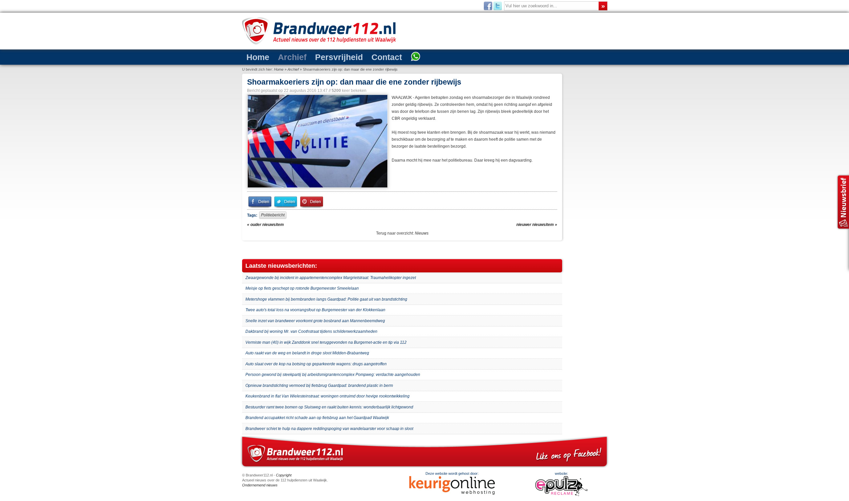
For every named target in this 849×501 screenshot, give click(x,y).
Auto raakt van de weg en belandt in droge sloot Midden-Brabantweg (307, 353)
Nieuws (421, 233)
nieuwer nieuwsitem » (536, 224)
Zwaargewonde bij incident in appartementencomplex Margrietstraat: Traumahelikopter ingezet (330, 277)
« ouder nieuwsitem (265, 224)
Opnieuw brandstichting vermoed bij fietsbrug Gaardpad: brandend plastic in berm (319, 385)
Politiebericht (273, 215)
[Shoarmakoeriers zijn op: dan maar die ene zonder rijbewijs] (317, 141)
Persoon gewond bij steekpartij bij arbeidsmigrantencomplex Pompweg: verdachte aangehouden (332, 374)
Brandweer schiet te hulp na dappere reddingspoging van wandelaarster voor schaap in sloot (329, 428)
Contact (386, 57)
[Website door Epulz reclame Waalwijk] (561, 495)
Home (257, 57)
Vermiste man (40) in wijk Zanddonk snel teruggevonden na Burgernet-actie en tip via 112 (326, 342)
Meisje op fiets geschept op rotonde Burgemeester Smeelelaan (302, 288)
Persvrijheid (339, 57)
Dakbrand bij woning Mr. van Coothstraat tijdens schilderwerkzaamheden (311, 331)
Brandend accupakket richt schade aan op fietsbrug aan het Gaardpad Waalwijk (317, 417)
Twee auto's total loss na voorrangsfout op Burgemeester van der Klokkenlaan (315, 310)
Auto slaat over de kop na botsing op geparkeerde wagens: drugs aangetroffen (316, 364)
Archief (292, 57)
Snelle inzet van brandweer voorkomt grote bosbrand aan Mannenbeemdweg (315, 321)
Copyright (284, 475)
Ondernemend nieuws (260, 485)
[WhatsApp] (415, 57)
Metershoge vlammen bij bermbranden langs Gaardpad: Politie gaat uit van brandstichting (326, 299)
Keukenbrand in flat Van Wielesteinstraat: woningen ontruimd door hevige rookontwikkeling (327, 396)
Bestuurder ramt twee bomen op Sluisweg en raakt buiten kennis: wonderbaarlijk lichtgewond (329, 407)
